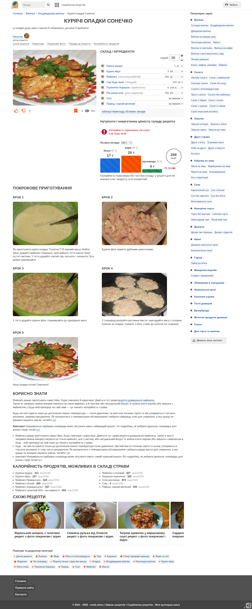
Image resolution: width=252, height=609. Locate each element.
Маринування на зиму (219, 166)
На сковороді (40, 561)
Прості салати (198, 95)
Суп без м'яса (218, 196)
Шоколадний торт (200, 220)
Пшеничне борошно (45, 567)
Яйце (56, 556)
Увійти (233, 4)
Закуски (199, 118)
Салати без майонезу (219, 95)
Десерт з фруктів (223, 232)
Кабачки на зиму (204, 160)
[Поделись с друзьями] (248, 605)
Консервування (217, 172)
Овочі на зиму (198, 166)
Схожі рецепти (21, 43)
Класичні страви (204, 296)
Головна (20, 581)
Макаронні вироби (205, 270)
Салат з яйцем (198, 100)
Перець (65, 567)
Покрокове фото (56, 43)
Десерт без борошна (201, 232)
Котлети (195, 154)
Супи (197, 184)
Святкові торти (220, 214)
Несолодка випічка (201, 42)
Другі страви (202, 136)
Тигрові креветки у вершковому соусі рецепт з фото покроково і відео (142, 536)
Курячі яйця (167, 561)
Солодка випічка (199, 25)
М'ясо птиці (22, 567)
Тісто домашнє (203, 303)
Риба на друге (198, 148)
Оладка (96, 561)
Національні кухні (205, 289)
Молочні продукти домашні (210, 317)
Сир (99, 556)
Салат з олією (215, 100)
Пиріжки (223, 65)
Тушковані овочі (215, 142)
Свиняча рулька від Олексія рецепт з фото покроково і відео (90, 534)
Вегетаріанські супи (201, 201)
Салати (198, 72)
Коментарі (38, 43)
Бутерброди (201, 310)
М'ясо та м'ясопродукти (78, 556)
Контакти (21, 594)
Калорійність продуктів (106, 43)
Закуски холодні (199, 124)
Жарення (22, 561)
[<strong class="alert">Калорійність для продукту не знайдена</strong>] (102, 82)
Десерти (199, 226)
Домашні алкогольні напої (204, 245)
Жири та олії (162, 556)
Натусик (18, 36)
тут (54, 420)
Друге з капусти (216, 148)
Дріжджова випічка (201, 31)
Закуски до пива (216, 130)
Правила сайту (24, 587)
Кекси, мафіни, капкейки (204, 65)
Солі (77, 567)
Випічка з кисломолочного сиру (207, 54)
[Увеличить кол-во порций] (182, 55)
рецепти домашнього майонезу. (136, 400)
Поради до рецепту (80, 43)
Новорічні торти (204, 208)
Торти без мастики (200, 214)
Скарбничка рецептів (73, 4)
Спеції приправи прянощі (136, 556)
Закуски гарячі (198, 130)
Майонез (91, 567)
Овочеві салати (199, 78)
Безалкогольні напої (201, 250)
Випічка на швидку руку (203, 37)
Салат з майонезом (219, 78)
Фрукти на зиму (199, 172)
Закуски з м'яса (218, 124)
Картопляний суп (200, 190)
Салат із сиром (217, 106)
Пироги (216, 42)
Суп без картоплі (200, 196)
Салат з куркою (199, 106)
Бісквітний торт (219, 220)
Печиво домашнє (200, 59)
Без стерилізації (199, 177)
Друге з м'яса (198, 142)
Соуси (198, 324)
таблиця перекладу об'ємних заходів (123, 111)
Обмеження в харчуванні (209, 282)
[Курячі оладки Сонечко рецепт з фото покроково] (55, 77)
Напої (197, 239)
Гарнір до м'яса (199, 263)
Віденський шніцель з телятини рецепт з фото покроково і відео (38, 534)
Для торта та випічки (207, 331)
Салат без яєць (218, 83)
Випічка (198, 19)
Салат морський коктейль (204, 111)
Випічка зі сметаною (201, 48)
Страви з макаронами (202, 276)
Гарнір (198, 257)
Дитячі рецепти (24, 556)
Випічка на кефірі (223, 48)
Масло (105, 567)
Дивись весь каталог (210, 340)
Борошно (111, 556)
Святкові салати (199, 83)
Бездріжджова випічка (222, 25)
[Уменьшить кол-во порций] (182, 60)
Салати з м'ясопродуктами (205, 89)
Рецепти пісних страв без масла (69, 561)
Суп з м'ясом (217, 190)
